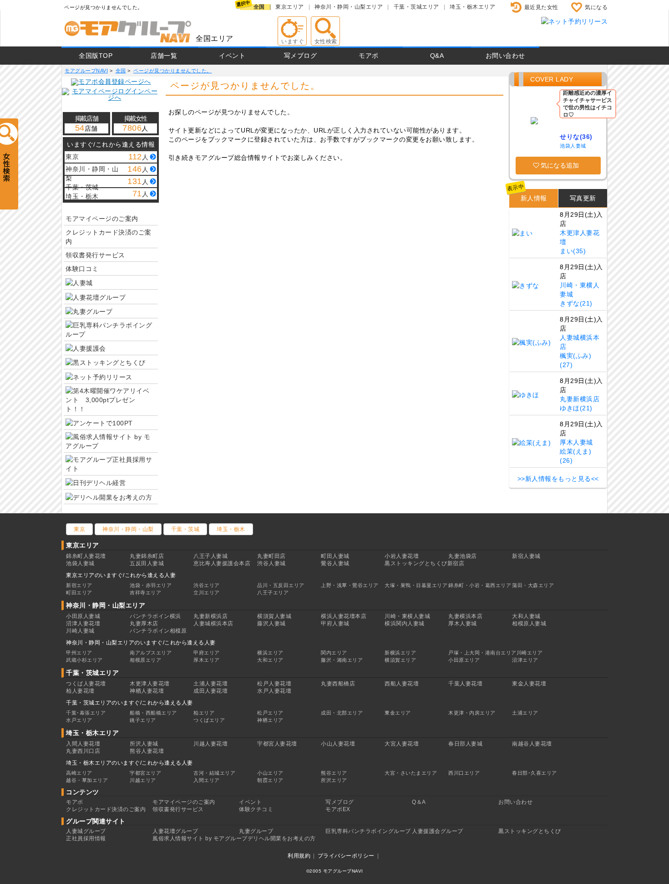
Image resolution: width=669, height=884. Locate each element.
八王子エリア (273, 592)
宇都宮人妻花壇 (277, 744)
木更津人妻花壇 (150, 683)
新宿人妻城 (526, 556)
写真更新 (583, 198)
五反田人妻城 (147, 563)
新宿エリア (79, 585)
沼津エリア (525, 660)
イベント (232, 55)
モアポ (369, 55)
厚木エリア (206, 660)
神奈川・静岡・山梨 (128, 529)
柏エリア (203, 712)
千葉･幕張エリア (86, 712)
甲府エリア (206, 652)
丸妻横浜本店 (465, 616)
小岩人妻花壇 (402, 556)
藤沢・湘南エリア (342, 660)
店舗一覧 (164, 55)
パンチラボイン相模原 (158, 631)
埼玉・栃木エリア (472, 7)
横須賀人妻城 (274, 616)
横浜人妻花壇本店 (343, 616)
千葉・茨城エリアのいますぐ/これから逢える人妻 (129, 703)
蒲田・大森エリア (533, 585)
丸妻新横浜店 (579, 399)
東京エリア (289, 7)
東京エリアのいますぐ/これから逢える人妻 (121, 575)
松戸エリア (270, 712)
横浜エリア (270, 652)
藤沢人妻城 (271, 623)
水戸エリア (79, 720)
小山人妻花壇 (338, 744)
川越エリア (143, 780)
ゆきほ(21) (576, 408)
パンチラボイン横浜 (155, 616)
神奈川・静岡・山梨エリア (348, 7)
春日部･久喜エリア (534, 773)
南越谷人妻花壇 (532, 744)
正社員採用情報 (86, 838)
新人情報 (534, 198)
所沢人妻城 (144, 744)
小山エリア (270, 773)
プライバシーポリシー (346, 856)
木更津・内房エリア (472, 712)
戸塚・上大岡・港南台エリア (482, 652)
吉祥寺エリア (145, 592)
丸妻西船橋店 (338, 683)
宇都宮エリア (145, 773)
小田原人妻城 (83, 616)
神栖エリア (270, 720)
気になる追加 (560, 165)
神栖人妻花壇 (147, 691)
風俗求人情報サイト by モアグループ (200, 838)
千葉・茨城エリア (416, 7)
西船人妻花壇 (402, 683)
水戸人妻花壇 (274, 691)
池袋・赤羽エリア (151, 585)
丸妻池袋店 (462, 556)
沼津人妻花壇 (83, 623)
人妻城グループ (86, 831)
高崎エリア (79, 773)
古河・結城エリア (214, 773)
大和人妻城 (526, 616)
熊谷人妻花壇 (147, 751)
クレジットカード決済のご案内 (109, 237)
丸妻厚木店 (144, 623)
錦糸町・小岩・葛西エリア (479, 585)
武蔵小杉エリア (84, 660)
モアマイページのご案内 (102, 218)
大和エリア (270, 660)
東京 (79, 529)
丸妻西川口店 (83, 751)
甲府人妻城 (335, 623)
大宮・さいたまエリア (411, 773)
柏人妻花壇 (80, 691)
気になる (596, 7)
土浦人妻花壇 (210, 683)
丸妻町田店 (271, 556)
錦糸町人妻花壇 (86, 556)
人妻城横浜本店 (213, 623)
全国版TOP (95, 55)
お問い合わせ (505, 55)
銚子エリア (143, 720)
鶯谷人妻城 (335, 563)
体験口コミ (82, 268)
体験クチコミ (256, 809)
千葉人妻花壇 (465, 683)
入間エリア (206, 780)
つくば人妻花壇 (86, 683)
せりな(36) (576, 136)
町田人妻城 (335, 556)
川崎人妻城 (80, 631)
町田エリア (79, 592)
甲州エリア (79, 652)
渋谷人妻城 (271, 563)
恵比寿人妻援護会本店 (221, 563)
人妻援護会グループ (437, 831)
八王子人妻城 (210, 556)
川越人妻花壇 (210, 744)
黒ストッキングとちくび (529, 831)
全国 (259, 7)
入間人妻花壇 (83, 744)
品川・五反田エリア (280, 585)
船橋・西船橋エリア (153, 712)
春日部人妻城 (465, 744)
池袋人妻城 (573, 145)
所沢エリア (334, 780)
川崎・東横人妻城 (407, 616)
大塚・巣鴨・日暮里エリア (416, 585)
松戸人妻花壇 (274, 683)
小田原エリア (464, 660)
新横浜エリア (400, 652)
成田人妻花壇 (210, 691)
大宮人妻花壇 (402, 744)
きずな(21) (576, 303)
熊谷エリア (334, 773)
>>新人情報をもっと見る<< (558, 478)
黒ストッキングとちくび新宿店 (424, 563)
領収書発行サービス (95, 255)
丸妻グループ (256, 831)
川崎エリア (530, 652)
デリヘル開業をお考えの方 (282, 838)
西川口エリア (464, 773)
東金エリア (398, 712)
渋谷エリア (206, 585)
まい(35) (573, 251)
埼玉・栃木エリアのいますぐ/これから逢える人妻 (129, 763)
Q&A (437, 55)
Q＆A (419, 802)
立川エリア (206, 592)
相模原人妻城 (529, 623)
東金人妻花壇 (529, 683)
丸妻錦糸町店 (147, 556)
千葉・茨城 (185, 529)
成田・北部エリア (342, 712)
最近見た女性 (541, 7)
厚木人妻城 (576, 442)
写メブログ (300, 55)
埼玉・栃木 (231, 529)
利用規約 (299, 856)
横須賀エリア (400, 660)
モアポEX (337, 809)
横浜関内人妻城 (405, 623)
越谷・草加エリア (87, 780)
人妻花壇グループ (175, 831)
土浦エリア (525, 712)
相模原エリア (145, 660)
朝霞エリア (270, 780)
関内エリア (334, 652)
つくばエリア (209, 720)
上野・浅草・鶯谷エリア (350, 585)
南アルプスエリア (151, 652)
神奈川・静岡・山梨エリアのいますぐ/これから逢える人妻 (141, 642)
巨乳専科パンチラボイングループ (368, 831)
